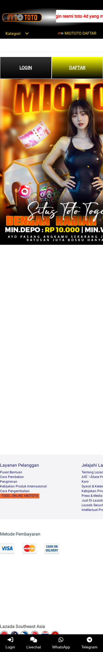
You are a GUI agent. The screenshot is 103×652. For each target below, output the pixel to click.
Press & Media (92, 496)
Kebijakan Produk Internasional (23, 486)
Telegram (89, 647)
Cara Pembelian (12, 477)
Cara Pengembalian (15, 491)
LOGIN (26, 67)
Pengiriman (8, 482)
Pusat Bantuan (11, 472)
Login (10, 647)
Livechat (33, 647)
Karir (85, 482)
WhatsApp (61, 647)
